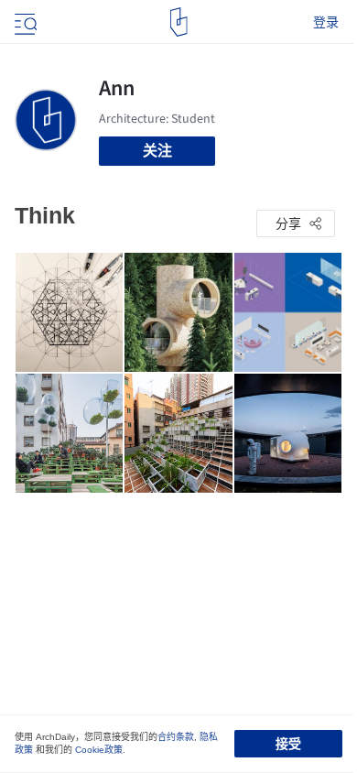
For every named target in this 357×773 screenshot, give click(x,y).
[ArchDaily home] (179, 22)
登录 (326, 22)
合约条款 (175, 737)
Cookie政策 (99, 750)
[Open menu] (24, 22)
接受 (288, 743)
